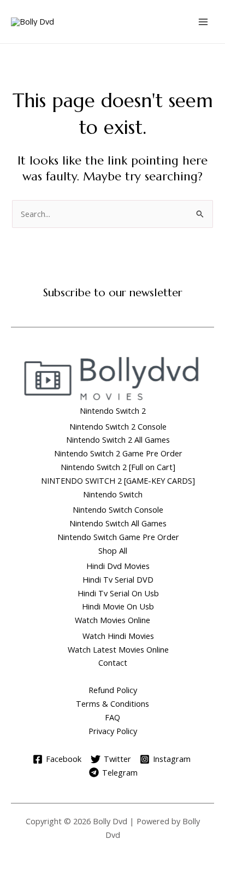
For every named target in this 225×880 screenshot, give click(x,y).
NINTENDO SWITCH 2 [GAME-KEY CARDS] (118, 480)
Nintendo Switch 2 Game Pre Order (118, 453)
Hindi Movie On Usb (118, 606)
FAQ (112, 717)
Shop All (112, 550)
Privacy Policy (112, 730)
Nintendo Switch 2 (113, 410)
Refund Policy (112, 689)
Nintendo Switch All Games (118, 523)
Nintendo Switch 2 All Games (118, 439)
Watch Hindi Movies (118, 635)
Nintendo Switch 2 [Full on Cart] (118, 466)
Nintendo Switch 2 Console (118, 426)
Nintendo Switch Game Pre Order (118, 536)
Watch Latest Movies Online (118, 649)
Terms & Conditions (112, 703)
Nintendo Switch (113, 494)
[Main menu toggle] (203, 21)
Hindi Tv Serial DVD (117, 579)
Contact (112, 662)
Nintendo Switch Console (118, 509)
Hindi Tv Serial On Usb (118, 593)
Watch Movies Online (112, 619)
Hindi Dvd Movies (118, 565)
